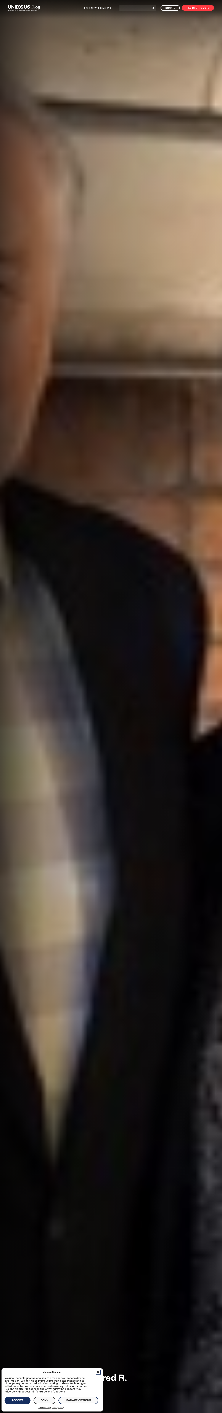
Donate (170, 7)
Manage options (78, 1400)
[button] (98, 1372)
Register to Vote (198, 7)
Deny (44, 1400)
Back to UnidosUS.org (97, 8)
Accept (17, 1400)
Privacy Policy (58, 1408)
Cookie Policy (45, 1408)
